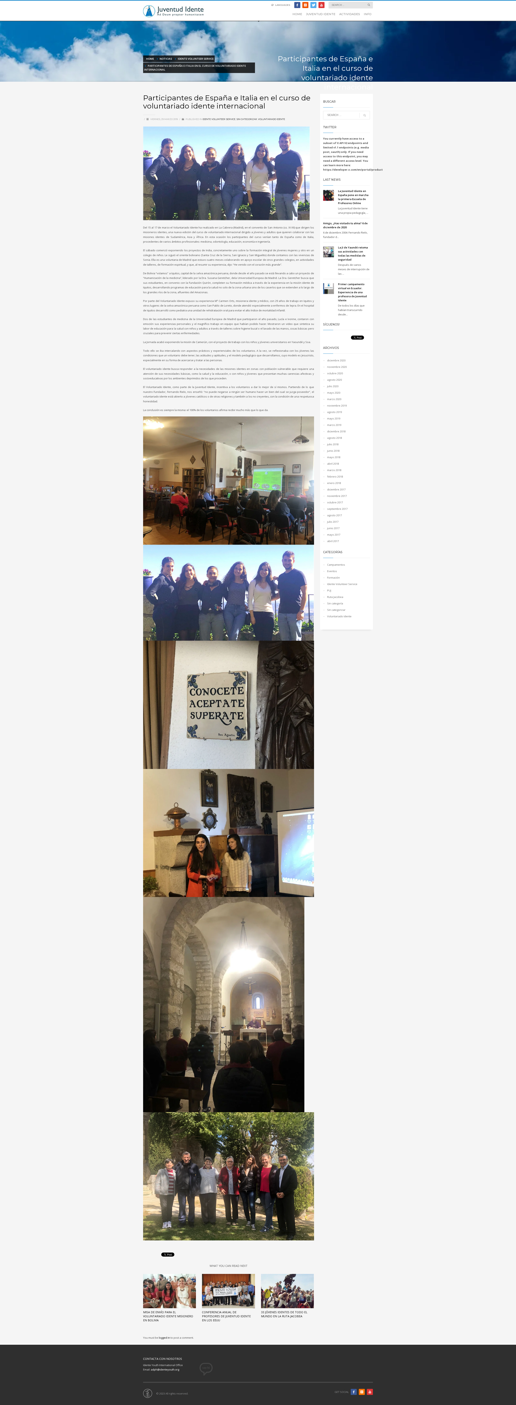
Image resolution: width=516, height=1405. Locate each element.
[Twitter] (313, 5)
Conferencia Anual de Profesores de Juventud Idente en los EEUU (226, 1316)
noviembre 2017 (337, 496)
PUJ (329, 590)
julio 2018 (332, 444)
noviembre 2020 (337, 367)
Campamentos (336, 564)
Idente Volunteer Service (219, 119)
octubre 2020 (335, 373)
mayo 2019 (333, 418)
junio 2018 (333, 451)
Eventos (332, 571)
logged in (165, 1337)
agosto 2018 (334, 438)
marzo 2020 (334, 399)
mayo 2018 (333, 457)
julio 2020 (332, 386)
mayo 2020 (333, 392)
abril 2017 (333, 541)
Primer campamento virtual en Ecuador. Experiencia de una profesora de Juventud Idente (352, 292)
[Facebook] (297, 5)
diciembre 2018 (336, 431)
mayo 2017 (333, 534)
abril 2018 (333, 463)
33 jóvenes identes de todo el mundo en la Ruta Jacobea (284, 1314)
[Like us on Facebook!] (354, 1392)
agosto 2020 (334, 380)
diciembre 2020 (336, 360)
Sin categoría (335, 603)
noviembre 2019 (337, 405)
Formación (333, 577)
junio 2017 (333, 528)
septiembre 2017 (337, 509)
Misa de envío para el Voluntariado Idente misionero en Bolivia (168, 1316)
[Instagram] (305, 5)
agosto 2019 (334, 412)
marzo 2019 (334, 425)
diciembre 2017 (336, 489)
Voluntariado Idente (271, 119)
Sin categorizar (246, 119)
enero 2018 (334, 483)
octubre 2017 (335, 502)
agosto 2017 (334, 515)
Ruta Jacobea (335, 597)
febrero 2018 (335, 476)
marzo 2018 (334, 470)
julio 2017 (332, 522)
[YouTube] (321, 5)
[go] (369, 4)
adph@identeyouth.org (165, 1369)
